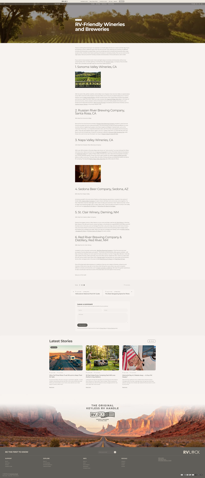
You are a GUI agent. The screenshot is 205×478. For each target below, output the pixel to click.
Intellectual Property (47, 466)
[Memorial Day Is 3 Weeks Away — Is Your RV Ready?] (139, 357)
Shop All (122, 1)
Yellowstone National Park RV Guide (87, 294)
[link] (164, 460)
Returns (6, 461)
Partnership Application (47, 464)
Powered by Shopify (13, 474)
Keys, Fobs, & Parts (94, 1)
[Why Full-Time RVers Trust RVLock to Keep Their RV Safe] (66, 357)
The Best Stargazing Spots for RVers (117, 294)
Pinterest (123, 466)
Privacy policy (10, 475)
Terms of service (16, 475)
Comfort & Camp (103, 1)
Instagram (123, 461)
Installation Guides (8, 466)
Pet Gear (111, 1)
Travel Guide (78, 19)
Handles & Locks (84, 1)
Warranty (7, 464)
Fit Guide (193, 3)
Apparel (115, 1)
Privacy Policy (103, 328)
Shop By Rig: (57, 3)
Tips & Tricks (53, 347)
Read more (51, 387)
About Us (45, 461)
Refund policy (85, 466)
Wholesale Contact (86, 468)
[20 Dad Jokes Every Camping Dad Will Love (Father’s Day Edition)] (102, 357)
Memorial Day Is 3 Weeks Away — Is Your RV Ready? (137, 376)
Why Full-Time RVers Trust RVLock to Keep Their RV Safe (65, 376)
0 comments (127, 285)
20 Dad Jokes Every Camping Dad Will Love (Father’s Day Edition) (100, 376)
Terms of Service (111, 328)
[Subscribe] (115, 452)
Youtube (123, 464)
